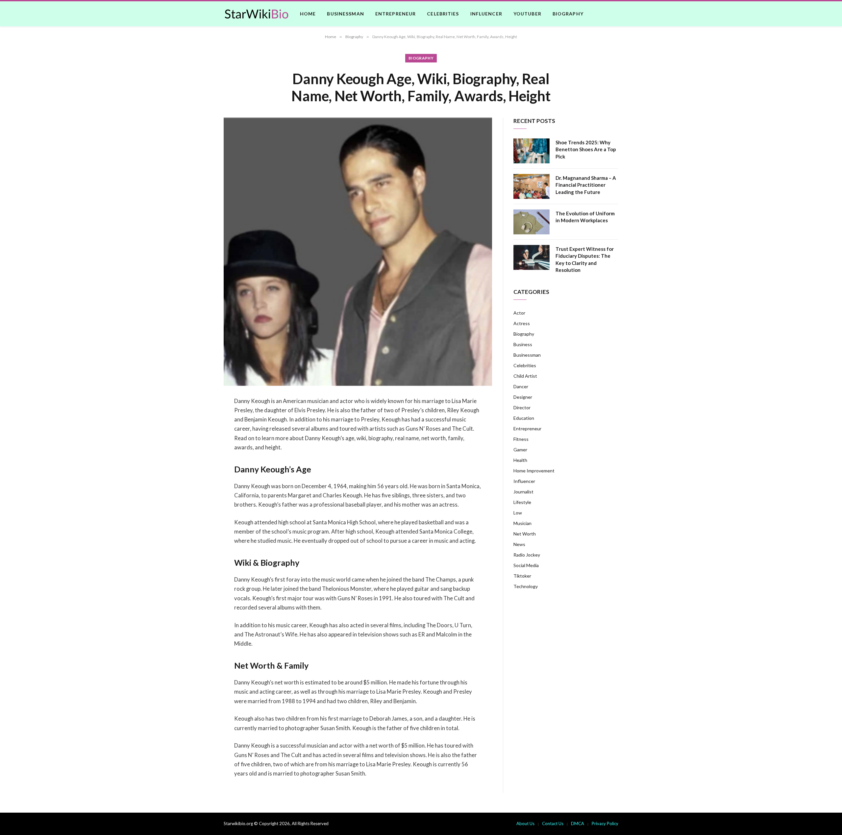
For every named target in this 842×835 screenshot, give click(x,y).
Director (522, 407)
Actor (519, 313)
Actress (521, 323)
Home (308, 13)
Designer (522, 397)
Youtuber (527, 13)
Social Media (526, 565)
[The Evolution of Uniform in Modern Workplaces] (531, 221)
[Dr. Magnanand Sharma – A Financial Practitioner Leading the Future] (531, 186)
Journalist (523, 491)
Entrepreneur (395, 13)
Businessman (345, 13)
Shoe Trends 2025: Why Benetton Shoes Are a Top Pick (586, 149)
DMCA (577, 823)
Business (522, 344)
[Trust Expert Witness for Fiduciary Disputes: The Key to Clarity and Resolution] (531, 257)
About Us (525, 823)
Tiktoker (522, 576)
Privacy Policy (605, 823)
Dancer (520, 386)
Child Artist (525, 376)
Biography (568, 13)
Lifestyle (522, 502)
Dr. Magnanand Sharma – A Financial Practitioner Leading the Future (586, 185)
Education (523, 418)
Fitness (521, 439)
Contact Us (552, 823)
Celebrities (443, 13)
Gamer (520, 449)
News (519, 544)
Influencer (486, 13)
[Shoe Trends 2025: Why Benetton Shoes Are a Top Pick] (531, 150)
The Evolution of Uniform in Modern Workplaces (585, 216)
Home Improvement (534, 470)
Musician (522, 523)
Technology (525, 586)
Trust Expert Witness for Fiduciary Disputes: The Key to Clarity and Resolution (585, 259)
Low (517, 512)
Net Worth (524, 534)
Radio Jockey (526, 555)
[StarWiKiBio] (256, 13)
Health (520, 460)
